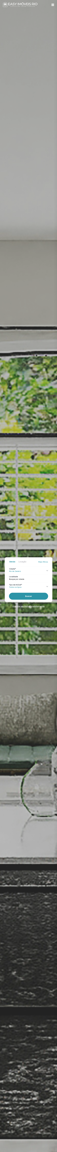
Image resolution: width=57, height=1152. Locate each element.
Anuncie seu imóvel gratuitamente (28, 606)
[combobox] (28, 579)
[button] (52, 4)
